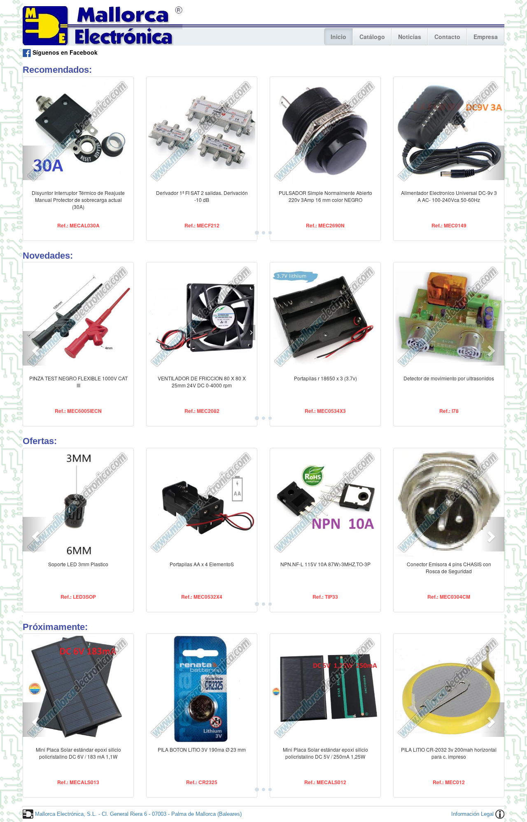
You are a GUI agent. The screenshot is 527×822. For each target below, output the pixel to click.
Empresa (485, 36)
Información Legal (472, 814)
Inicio (338, 36)
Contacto (447, 36)
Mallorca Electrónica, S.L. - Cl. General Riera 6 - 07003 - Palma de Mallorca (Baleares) (138, 814)
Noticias (409, 36)
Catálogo (372, 36)
